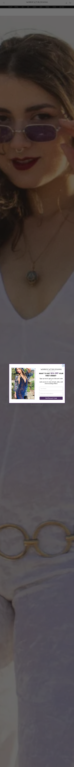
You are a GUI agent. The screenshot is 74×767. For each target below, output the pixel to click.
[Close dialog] (63, 365)
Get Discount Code (51, 398)
